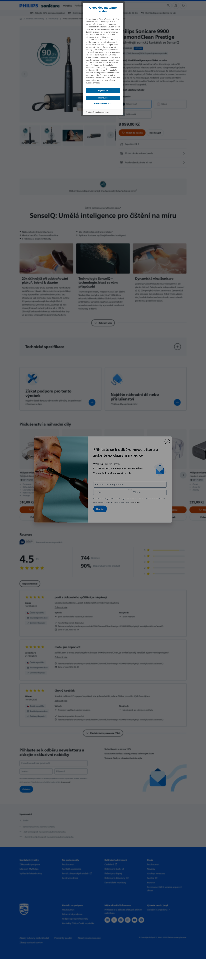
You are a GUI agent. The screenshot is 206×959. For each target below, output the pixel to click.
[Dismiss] (167, 441)
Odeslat (100, 509)
